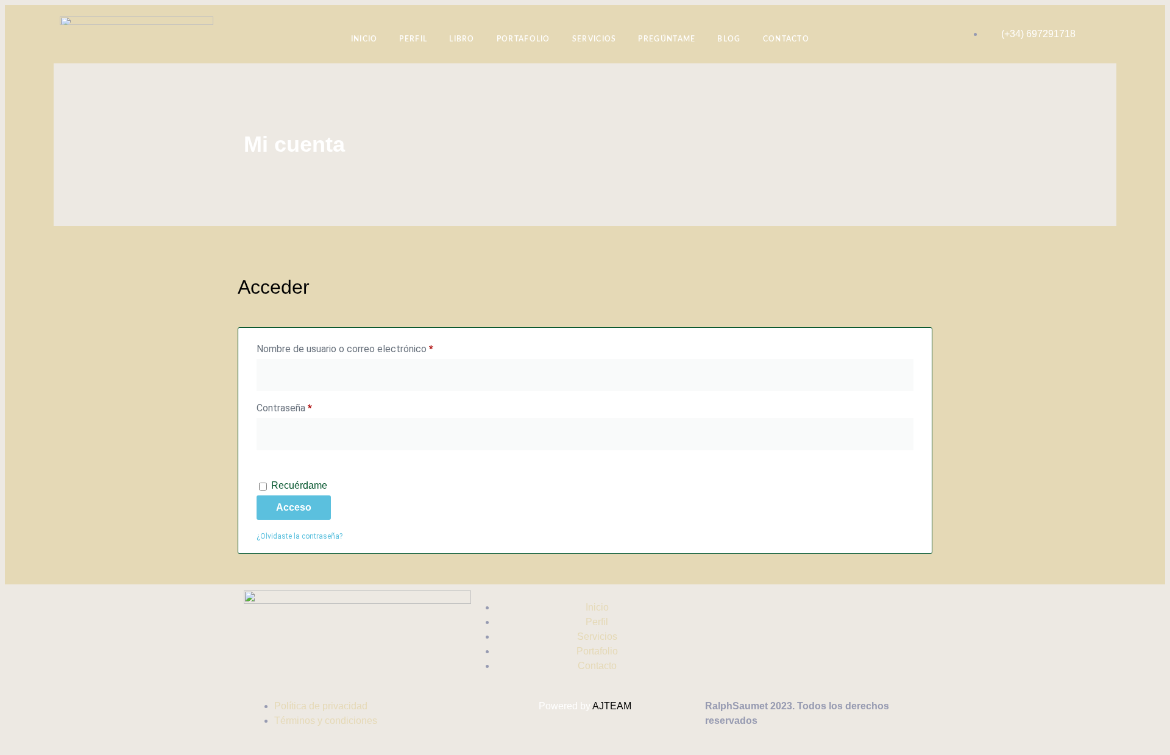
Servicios (594, 39)
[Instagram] (714, 605)
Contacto (786, 39)
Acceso (293, 507)
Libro (462, 39)
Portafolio (523, 39)
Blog (728, 39)
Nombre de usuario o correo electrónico (368, 347)
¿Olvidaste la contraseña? (299, 536)
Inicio (364, 39)
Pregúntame (666, 39)
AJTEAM (611, 706)
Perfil (413, 39)
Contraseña (307, 406)
